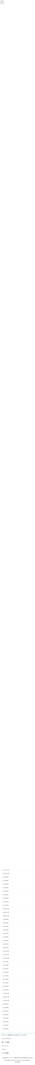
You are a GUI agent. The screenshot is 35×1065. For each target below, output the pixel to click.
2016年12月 (6, 993)
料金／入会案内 (5, 1042)
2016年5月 (5, 1018)
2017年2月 (5, 986)
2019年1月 (5, 905)
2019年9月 (5, 877)
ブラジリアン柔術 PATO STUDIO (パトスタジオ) (13, 1035)
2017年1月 (5, 990)
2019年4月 (5, 894)
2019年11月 (6, 870)
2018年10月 (6, 916)
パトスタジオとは (6, 1038)
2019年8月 (5, 880)
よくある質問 (4, 1053)
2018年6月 (5, 930)
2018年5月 (5, 933)
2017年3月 (5, 983)
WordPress (12, 1060)
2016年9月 (5, 1004)
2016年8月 (5, 1007)
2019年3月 (5, 898)
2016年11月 (6, 997)
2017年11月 (6, 954)
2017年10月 (6, 958)
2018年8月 (5, 923)
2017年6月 (5, 972)
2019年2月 (5, 901)
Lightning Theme (20, 1060)
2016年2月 (5, 1028)
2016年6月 (5, 1014)
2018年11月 (6, 912)
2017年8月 (5, 965)
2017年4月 (5, 979)
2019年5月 (5, 891)
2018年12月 (6, 908)
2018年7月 (5, 926)
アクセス (3, 1049)
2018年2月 (5, 944)
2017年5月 (5, 976)
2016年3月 (5, 1025)
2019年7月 (5, 884)
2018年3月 (5, 940)
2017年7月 (5, 968)
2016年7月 (5, 1011)
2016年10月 (6, 1000)
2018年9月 (5, 919)
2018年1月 (5, 947)
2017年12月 (6, 951)
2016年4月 (5, 1021)
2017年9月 (5, 961)
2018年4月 (5, 937)
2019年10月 (6, 873)
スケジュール (4, 1046)
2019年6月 (5, 887)
